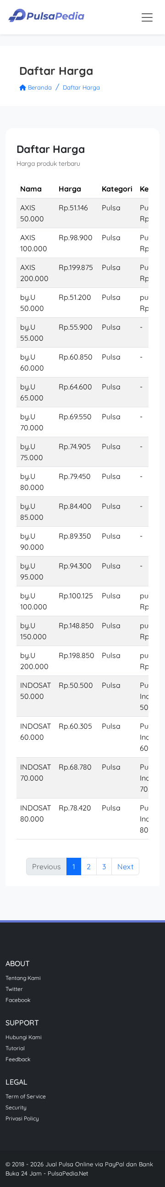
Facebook (18, 999)
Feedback (18, 1059)
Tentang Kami (23, 977)
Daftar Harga (81, 87)
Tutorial (15, 1048)
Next (125, 866)
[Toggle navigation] (147, 17)
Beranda (39, 87)
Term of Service (26, 1096)
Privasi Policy (22, 1118)
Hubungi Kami (24, 1037)
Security (16, 1107)
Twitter (14, 988)
